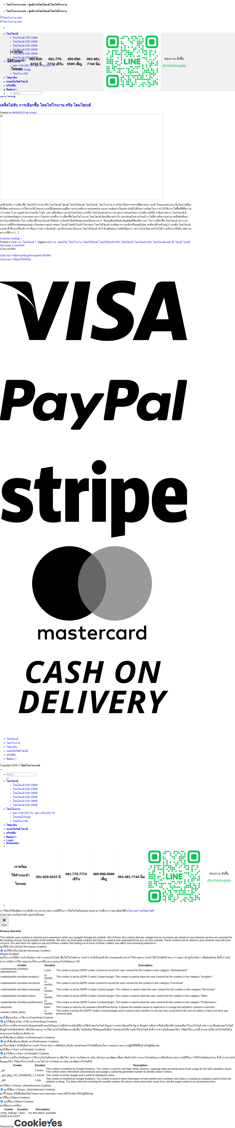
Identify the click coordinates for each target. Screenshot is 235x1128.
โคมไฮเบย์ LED (143, 242)
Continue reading (11, 238)
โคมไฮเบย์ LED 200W (25, 45)
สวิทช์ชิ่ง (11, 85)
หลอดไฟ (62, 242)
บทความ (3, 96)
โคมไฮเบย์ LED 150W (25, 41)
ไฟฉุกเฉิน (11, 77)
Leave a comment (14, 245)
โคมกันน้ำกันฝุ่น (22, 817)
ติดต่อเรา (11, 89)
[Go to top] (1, 769)
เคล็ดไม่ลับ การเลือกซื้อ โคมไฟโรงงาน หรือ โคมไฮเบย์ (45, 105)
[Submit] (7, 778)
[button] (12, 843)
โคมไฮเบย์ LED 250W (25, 49)
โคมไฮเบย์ (12, 33)
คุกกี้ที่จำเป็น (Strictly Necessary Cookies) (27, 950)
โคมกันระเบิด (20, 73)
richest (32, 112)
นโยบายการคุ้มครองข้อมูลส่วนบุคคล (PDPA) (25, 255)
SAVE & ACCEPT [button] (10, 1116)
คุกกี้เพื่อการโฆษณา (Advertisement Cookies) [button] (25, 1085)
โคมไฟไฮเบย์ (90, 242)
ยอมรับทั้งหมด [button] (36, 914)
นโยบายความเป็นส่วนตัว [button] (13, 914)
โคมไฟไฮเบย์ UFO (109, 242)
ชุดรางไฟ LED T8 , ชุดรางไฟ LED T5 (34, 813)
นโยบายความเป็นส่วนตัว (140, 910)
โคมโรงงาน (75, 242)
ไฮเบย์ (178, 242)
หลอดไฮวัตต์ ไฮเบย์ (17, 81)
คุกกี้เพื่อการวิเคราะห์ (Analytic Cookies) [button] (22, 1049)
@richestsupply (174, 66)
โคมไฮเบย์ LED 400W (25, 805)
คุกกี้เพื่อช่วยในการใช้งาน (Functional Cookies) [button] (26, 1017)
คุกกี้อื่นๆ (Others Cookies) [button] (15, 1097)
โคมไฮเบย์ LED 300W (25, 53)
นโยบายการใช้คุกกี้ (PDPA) (15, 259)
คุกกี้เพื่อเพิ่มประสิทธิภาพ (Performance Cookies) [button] (27, 1037)
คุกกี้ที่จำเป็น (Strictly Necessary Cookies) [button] (23, 946)
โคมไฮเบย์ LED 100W (25, 37)
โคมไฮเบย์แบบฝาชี (163, 242)
